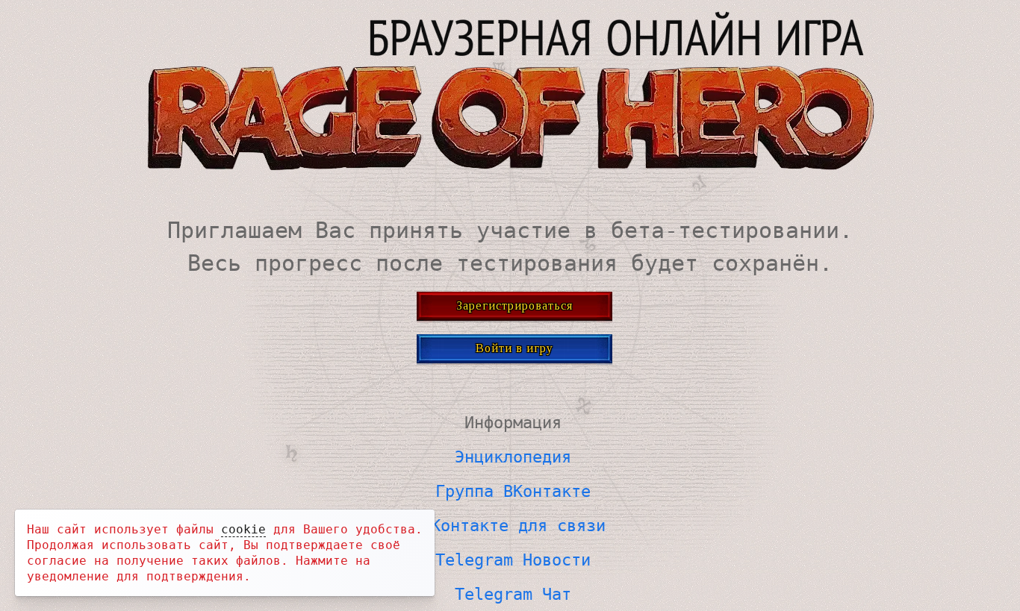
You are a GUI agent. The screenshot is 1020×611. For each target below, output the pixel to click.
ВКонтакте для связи (513, 525)
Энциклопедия (513, 457)
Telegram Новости (513, 560)
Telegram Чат (513, 594)
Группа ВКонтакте (513, 491)
